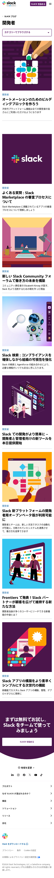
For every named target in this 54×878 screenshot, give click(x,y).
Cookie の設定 (30, 850)
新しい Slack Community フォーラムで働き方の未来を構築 (26, 278)
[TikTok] (41, 775)
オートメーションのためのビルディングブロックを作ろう (27, 101)
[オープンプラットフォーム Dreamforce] (27, 477)
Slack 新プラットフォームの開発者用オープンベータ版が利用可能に (27, 515)
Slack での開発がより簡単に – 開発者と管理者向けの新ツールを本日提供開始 (27, 438)
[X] (30, 775)
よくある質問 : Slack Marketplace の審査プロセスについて (27, 197)
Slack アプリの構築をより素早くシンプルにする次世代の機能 (27, 683)
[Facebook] (24, 775)
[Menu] (50, 4)
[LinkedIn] (12, 775)
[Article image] (27, 66)
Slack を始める (38, 4)
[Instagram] (18, 775)
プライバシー (8, 850)
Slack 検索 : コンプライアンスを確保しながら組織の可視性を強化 (27, 357)
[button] (27, 32)
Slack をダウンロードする (13, 844)
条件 (19, 850)
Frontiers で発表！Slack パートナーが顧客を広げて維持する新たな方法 (27, 602)
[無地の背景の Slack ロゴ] (27, 159)
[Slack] (9, 4)
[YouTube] (35, 775)
